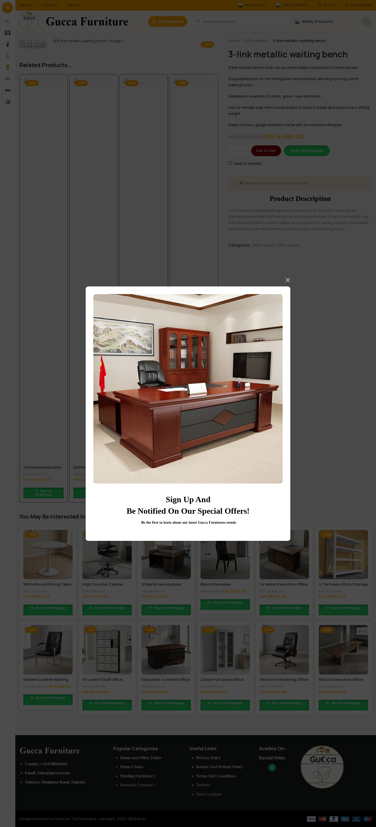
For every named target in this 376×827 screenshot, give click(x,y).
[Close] (287, 280)
